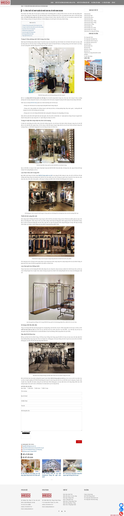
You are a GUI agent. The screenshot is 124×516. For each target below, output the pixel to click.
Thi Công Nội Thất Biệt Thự (90, 39)
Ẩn (34, 22)
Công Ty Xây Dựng (88, 494)
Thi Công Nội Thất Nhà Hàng (91, 499)
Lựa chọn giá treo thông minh (28, 32)
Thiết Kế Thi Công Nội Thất (83, 2)
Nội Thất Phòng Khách (89, 496)
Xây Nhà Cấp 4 (87, 44)
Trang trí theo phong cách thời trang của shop (32, 25)
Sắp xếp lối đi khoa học (27, 35)
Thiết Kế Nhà (87, 14)
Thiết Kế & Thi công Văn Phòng (91, 31)
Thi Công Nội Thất (88, 37)
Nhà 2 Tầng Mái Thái (68, 499)
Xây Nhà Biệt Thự (88, 46)
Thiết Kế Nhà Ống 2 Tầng (90, 22)
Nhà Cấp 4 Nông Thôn (68, 497)
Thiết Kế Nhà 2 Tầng (89, 24)
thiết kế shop (33, 102)
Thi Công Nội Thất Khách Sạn (91, 497)
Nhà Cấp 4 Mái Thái (68, 494)
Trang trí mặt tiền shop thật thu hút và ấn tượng (32, 27)
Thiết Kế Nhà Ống (88, 19)
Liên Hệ (113, 2)
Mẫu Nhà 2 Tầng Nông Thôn (70, 501)
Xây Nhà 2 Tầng (88, 49)
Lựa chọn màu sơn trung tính (28, 28)
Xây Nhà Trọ (87, 51)
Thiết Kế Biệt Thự (88, 26)
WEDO (22, 6)
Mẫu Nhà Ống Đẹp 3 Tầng (69, 503)
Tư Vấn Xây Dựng (106, 2)
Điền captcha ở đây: (26, 431)
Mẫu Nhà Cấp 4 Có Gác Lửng (70, 496)
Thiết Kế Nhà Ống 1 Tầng (90, 20)
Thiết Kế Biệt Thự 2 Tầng (90, 27)
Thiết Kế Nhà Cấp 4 (88, 17)
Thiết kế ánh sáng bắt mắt (28, 30)
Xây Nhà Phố (87, 47)
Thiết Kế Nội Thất (88, 15)
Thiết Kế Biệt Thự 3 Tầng (90, 29)
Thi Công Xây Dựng (95, 2)
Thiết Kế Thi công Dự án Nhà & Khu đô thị (65, 2)
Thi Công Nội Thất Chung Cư (91, 40)
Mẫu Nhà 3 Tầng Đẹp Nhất (69, 504)
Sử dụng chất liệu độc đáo (28, 34)
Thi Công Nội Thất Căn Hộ (90, 42)
